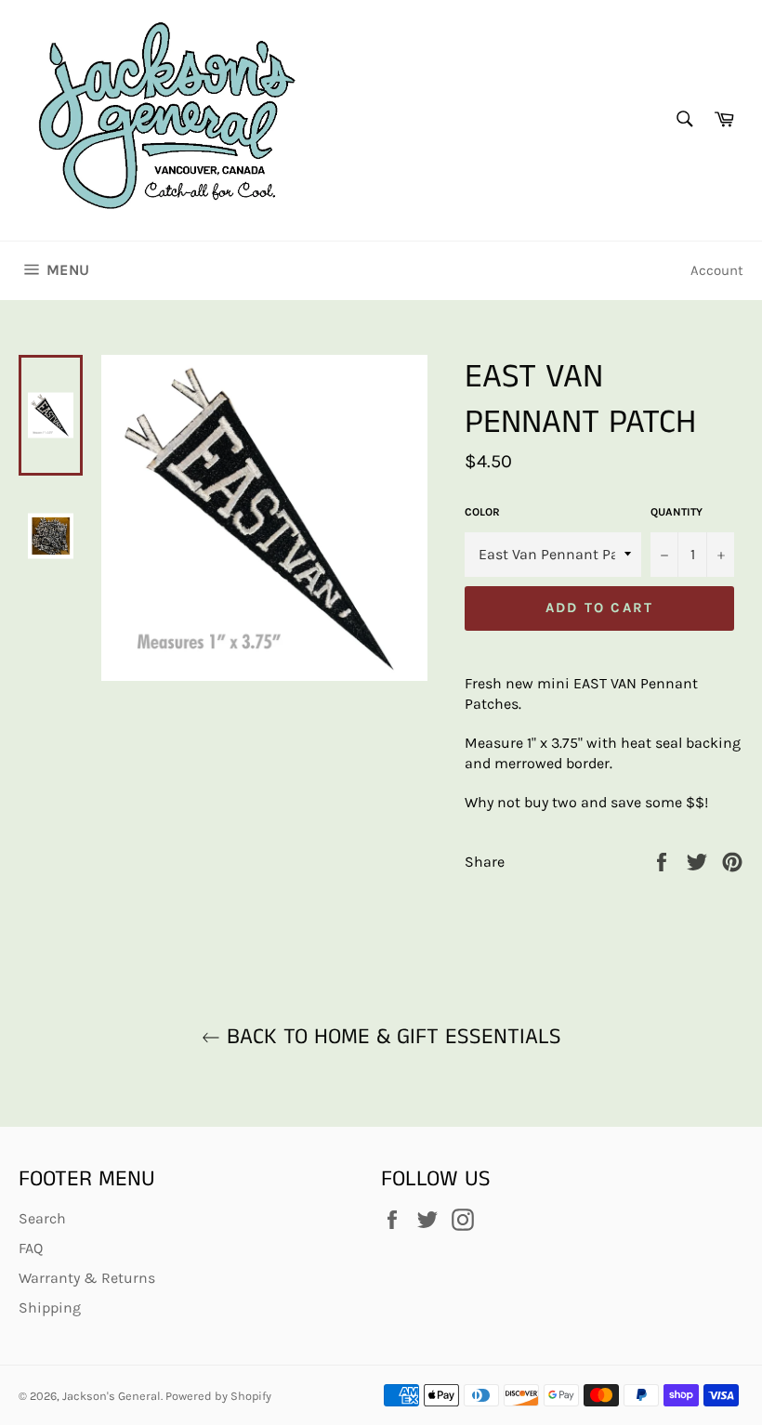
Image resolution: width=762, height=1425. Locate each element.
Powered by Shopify (218, 1396)
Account (716, 270)
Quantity (676, 511)
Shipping (50, 1307)
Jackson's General (111, 1396)
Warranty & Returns (87, 1278)
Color (482, 511)
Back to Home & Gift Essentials (390, 1037)
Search (42, 1218)
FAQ (31, 1248)
